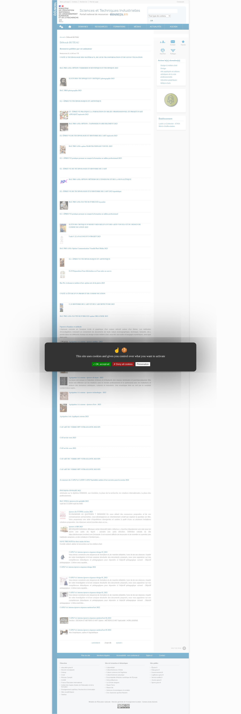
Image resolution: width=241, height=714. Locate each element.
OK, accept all (102, 364)
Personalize (143, 364)
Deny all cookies (123, 364)
